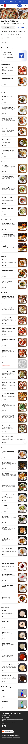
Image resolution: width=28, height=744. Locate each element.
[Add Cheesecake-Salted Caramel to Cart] (25, 590)
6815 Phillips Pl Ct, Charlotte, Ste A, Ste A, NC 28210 (12, 719)
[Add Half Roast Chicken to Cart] (25, 276)
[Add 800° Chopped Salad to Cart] (25, 181)
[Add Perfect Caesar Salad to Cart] (25, 214)
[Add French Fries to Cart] (25, 478)
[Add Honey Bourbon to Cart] (25, 681)
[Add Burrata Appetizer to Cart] (25, 102)
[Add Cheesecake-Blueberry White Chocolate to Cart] (25, 569)
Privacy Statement (14, 735)
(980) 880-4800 (5, 717)
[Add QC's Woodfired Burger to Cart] (25, 239)
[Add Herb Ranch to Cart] (25, 616)
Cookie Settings (16, 737)
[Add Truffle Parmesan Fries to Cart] (25, 156)
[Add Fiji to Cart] (25, 696)
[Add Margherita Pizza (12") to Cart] (25, 355)
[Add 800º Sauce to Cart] (25, 659)
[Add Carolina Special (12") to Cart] (25, 420)
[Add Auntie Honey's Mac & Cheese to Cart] (25, 500)
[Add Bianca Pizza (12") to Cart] (25, 312)
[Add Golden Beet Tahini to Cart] (25, 670)
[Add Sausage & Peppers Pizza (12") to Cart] (25, 388)
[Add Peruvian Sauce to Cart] (25, 648)
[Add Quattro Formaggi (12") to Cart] (25, 377)
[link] (8, 38)
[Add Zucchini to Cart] (25, 511)
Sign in (24, 5)
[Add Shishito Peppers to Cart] (25, 145)
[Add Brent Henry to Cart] (25, 192)
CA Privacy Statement (7, 737)
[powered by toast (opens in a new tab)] (7, 731)
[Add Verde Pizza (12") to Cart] (25, 431)
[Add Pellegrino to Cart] (25, 706)
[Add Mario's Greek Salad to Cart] (25, 203)
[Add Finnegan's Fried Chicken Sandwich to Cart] (25, 250)
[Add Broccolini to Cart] (25, 522)
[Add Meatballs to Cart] (25, 134)
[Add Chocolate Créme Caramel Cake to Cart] (25, 601)
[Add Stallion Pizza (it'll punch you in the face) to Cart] (25, 399)
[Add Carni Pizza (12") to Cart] (25, 323)
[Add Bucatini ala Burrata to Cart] (25, 265)
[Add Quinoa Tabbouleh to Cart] (25, 554)
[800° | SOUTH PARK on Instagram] (5, 726)
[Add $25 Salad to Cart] (25, 171)
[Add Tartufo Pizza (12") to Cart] (25, 409)
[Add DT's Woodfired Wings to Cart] (25, 84)
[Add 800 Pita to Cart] (25, 532)
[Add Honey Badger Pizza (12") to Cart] (25, 345)
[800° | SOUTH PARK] (5, 5)
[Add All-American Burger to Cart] (25, 229)
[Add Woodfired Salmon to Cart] (25, 287)
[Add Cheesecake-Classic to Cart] (25, 580)
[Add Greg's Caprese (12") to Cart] (25, 442)
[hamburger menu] (2, 5)
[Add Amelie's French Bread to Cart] (25, 457)
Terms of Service (6, 735)
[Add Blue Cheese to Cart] (25, 627)
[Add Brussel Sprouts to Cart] (25, 467)
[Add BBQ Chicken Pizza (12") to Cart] (25, 301)
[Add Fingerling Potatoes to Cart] (25, 543)
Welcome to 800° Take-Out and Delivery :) (14, 1)
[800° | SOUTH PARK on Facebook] (3, 726)
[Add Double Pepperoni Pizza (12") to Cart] (25, 73)
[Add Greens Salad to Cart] (25, 489)
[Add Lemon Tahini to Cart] (25, 638)
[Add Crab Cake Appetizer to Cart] (25, 112)
